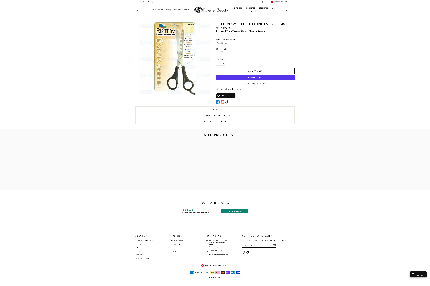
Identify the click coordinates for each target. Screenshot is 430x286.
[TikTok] (227, 102)
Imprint (173, 251)
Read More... (223, 43)
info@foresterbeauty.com (219, 255)
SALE (260, 12)
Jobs (137, 248)
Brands (161, 10)
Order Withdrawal (142, 258)
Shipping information (215, 115)
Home (153, 10)
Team (153, 2)
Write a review (234, 211)
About (137, 2)
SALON (274, 8)
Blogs (137, 251)
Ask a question (215, 121)
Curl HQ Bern (140, 244)
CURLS (168, 10)
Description (215, 109)
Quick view (154, 178)
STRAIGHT (178, 10)
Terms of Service (177, 241)
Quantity (220, 60)
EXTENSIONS (239, 8)
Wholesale (139, 255)
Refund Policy (176, 244)
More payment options (255, 83)
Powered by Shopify (215, 277)
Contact (146, 2)
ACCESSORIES (263, 8)
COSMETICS (250, 8)
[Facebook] (218, 102)
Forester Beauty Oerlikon (145, 241)
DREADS (187, 10)
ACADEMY (252, 12)
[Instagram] (222, 102)
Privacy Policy (176, 248)
